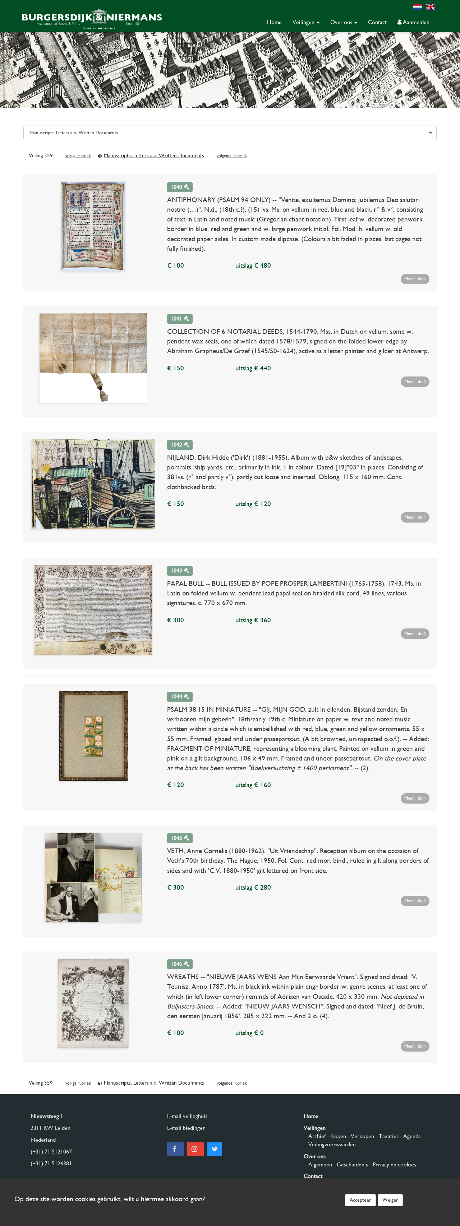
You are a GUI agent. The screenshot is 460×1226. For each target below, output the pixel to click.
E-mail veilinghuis (187, 1116)
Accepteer (360, 1200)
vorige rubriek (78, 155)
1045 (177, 837)
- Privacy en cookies (392, 1164)
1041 (177, 318)
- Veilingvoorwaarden (330, 1144)
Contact (377, 22)
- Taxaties (386, 1136)
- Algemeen (318, 1164)
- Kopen (336, 1136)
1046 (177, 963)
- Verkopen (360, 1136)
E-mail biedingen (186, 1127)
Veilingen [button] (304, 22)
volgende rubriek (232, 155)
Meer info (414, 278)
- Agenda (410, 1136)
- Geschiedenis (350, 1164)
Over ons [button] (342, 22)
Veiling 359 (41, 155)
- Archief (315, 1136)
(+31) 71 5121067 (51, 1151)
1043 (177, 570)
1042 (177, 444)
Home (274, 22)
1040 (177, 186)
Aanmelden (415, 22)
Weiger (390, 1200)
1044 (177, 696)
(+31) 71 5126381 (51, 1163)
